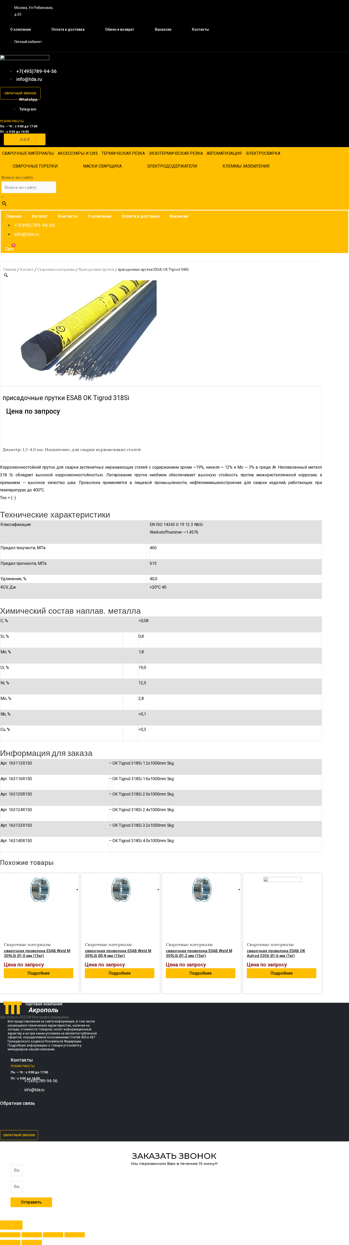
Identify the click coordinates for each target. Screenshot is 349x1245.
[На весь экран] (53, 1234)
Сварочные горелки (35, 166)
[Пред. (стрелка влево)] (10, 1242)
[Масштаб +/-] (74, 1234)
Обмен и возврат (119, 29)
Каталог (40, 216)
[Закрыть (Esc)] (10, 1234)
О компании (20, 29)
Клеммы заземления (246, 166)
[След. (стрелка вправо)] (31, 1242)
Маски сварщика (102, 166)
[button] (20, 93)
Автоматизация (224, 153)
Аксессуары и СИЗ (78, 153)
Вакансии (163, 29)
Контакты (200, 29)
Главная (13, 216)
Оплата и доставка (68, 29)
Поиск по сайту (17, 177)
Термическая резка (123, 153)
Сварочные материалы (28, 153)
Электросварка (263, 153)
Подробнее (39, 973)
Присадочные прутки (96, 269)
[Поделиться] (31, 1234)
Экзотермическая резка (176, 153)
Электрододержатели (172, 166)
